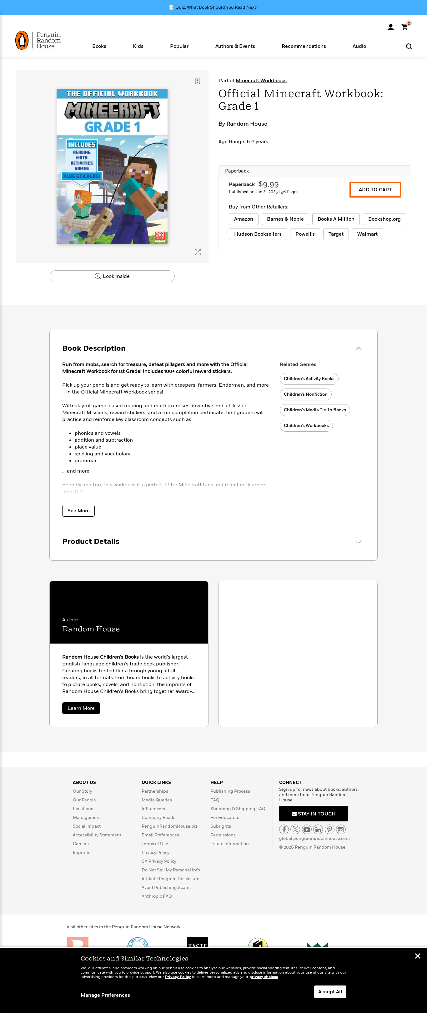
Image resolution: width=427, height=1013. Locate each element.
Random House (246, 124)
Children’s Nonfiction (306, 394)
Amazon (243, 219)
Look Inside (116, 276)
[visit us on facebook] (284, 829)
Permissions (223, 835)
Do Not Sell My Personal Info (171, 870)
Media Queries (157, 800)
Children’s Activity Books (309, 379)
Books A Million (336, 219)
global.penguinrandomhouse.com (314, 838)
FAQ (214, 800)
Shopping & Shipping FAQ (237, 809)
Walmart (367, 234)
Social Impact (87, 826)
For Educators (224, 817)
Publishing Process (230, 791)
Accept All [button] (330, 991)
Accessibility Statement (97, 835)
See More (79, 510)
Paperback (315, 171)
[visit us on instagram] (341, 829)
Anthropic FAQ (157, 896)
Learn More (84, 709)
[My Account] (391, 25)
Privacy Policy (155, 852)
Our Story (82, 791)
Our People (84, 800)
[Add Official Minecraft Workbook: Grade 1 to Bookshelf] (197, 81)
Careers (81, 844)
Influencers (153, 809)
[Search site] (409, 46)
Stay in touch (316, 813)
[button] (99, 46)
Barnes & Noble (285, 219)
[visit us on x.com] (295, 829)
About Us (84, 782)
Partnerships (155, 791)
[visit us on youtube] (307, 829)
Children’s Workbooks (306, 426)
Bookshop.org (384, 219)
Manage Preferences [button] (105, 995)
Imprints (81, 852)
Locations (83, 809)
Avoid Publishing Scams (167, 887)
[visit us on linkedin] (318, 829)
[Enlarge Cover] (198, 252)
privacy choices (263, 977)
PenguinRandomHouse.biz (170, 826)
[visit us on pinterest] (329, 829)
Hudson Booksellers (258, 234)
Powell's (305, 234)
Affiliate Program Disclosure (170, 879)
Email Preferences (160, 835)
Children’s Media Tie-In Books (315, 410)
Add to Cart (375, 189)
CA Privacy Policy (159, 861)
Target (336, 234)
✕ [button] (417, 957)
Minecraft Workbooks (261, 80)
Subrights (220, 826)
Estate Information (229, 844)
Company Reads (158, 817)
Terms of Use (155, 844)
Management (87, 817)
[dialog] (213, 980)
